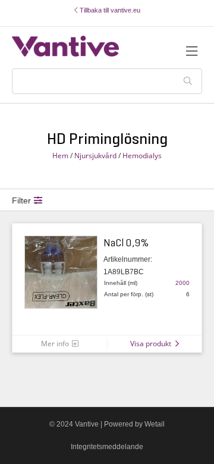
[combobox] (107, 81)
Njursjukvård (95, 156)
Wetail (154, 424)
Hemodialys (142, 156)
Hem (60, 156)
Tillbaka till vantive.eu (109, 10)
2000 (182, 283)
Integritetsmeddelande (107, 447)
